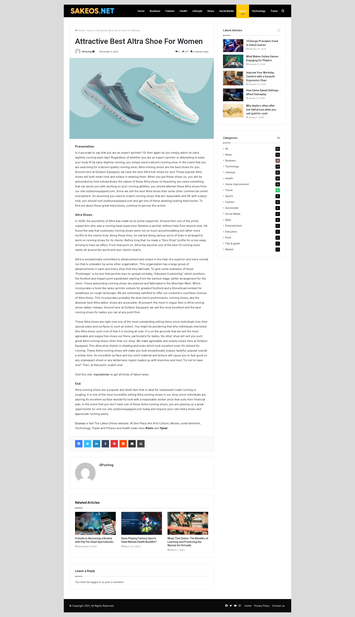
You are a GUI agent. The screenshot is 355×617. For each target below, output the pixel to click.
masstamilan (101, 374)
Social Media (226, 10)
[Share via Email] (132, 443)
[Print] (141, 443)
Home (141, 10)
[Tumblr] (105, 443)
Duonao (80, 423)
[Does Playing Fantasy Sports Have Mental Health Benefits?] (141, 523)
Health (183, 10)
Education (231, 231)
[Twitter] (87, 443)
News (210, 10)
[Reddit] (123, 443)
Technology (258, 10)
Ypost (164, 428)
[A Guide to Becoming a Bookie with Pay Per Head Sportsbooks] (95, 523)
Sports (242, 10)
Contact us (278, 605)
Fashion (170, 10)
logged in (95, 582)
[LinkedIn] (96, 443)
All (226, 148)
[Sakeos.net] (92, 10)
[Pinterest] (114, 443)
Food (228, 237)
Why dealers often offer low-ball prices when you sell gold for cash (261, 109)
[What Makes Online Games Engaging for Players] (233, 61)
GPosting (87, 51)
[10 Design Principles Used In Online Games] (233, 45)
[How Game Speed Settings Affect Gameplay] (233, 94)
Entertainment (233, 225)
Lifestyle (197, 10)
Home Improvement (237, 184)
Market (229, 249)
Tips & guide (232, 243)
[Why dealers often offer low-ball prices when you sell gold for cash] (233, 110)
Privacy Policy (262, 605)
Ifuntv (150, 428)
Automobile (232, 207)
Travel (274, 10)
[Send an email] (93, 51)
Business (155, 10)
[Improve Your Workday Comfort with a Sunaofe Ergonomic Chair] (233, 78)
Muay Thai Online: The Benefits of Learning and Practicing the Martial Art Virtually (188, 542)
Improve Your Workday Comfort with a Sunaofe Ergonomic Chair (260, 76)
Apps (228, 219)
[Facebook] (78, 443)
